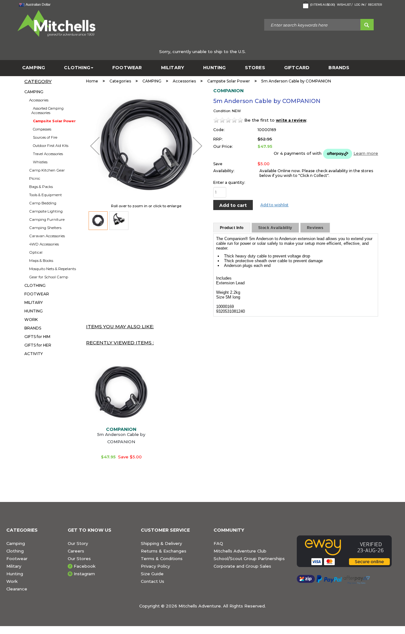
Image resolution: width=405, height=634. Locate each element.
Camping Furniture (47, 219)
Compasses (42, 129)
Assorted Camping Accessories (47, 110)
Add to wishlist (274, 204)
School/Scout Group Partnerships (249, 558)
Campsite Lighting (46, 211)
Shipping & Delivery (161, 543)
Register (375, 4)
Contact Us (152, 581)
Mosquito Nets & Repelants (52, 269)
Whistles (40, 162)
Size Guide (152, 573)
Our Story (78, 543)
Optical (35, 252)
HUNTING (214, 67)
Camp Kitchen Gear (47, 170)
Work (12, 581)
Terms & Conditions (162, 558)
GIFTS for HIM (37, 336)
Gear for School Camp (48, 277)
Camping (15, 543)
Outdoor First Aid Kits (50, 145)
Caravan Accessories (47, 236)
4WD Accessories (44, 244)
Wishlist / (344, 4)
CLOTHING (77, 67)
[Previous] (94, 146)
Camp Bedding (42, 203)
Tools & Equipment (45, 195)
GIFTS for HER (37, 345)
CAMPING (33, 67)
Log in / (360, 4)
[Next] (197, 146)
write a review (291, 120)
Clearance (16, 588)
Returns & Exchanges (163, 550)
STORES (255, 67)
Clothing (15, 550)
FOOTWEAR (127, 67)
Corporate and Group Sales (242, 566)
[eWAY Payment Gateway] (348, 551)
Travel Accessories (48, 154)
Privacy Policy (155, 566)
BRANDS (338, 67)
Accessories (38, 100)
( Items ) (322, 4)
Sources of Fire (45, 137)
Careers (76, 550)
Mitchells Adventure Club (240, 550)
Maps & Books (41, 260)
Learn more (365, 153)
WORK (31, 319)
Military (13, 566)
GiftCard (297, 67)
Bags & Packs (41, 186)
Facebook (85, 566)
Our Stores (79, 558)
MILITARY (172, 67)
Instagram (84, 573)
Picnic (34, 178)
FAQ (218, 543)
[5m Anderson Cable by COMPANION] (98, 221)
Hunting (14, 573)
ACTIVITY (33, 353)
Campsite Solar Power (54, 121)
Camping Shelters (45, 228)
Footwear (17, 558)
